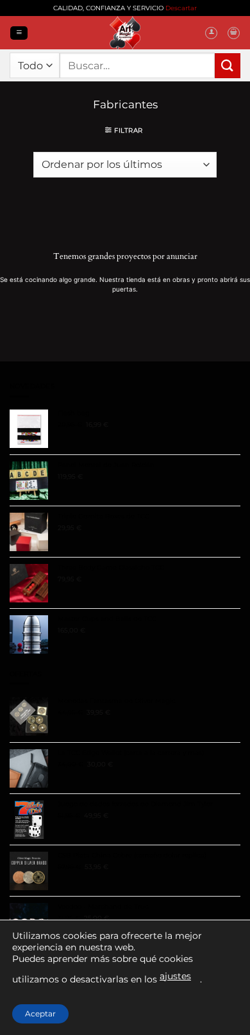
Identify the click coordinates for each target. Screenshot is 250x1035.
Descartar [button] (181, 8)
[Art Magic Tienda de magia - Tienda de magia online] (125, 32)
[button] (19, 32)
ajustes (175, 976)
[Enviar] (227, 65)
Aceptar (40, 1013)
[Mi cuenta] (211, 33)
